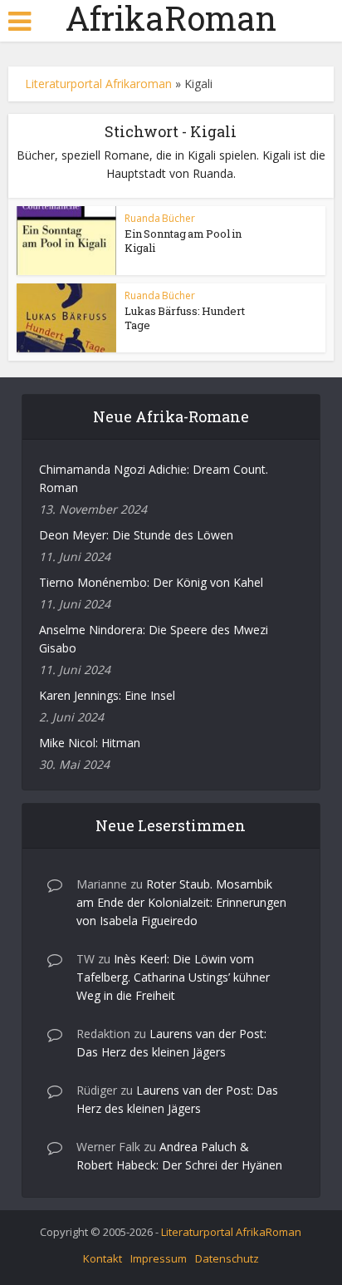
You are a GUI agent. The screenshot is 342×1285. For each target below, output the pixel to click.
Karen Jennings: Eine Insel (107, 695)
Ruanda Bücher (160, 218)
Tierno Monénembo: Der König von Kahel (151, 582)
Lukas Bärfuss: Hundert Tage (185, 317)
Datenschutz (227, 1258)
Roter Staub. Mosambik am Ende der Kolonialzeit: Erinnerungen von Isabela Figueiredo (181, 902)
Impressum (158, 1258)
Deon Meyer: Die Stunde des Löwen (136, 535)
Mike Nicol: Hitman (89, 743)
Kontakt (102, 1258)
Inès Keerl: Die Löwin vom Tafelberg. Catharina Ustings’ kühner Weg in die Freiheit (173, 977)
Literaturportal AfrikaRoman (231, 1231)
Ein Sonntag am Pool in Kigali (183, 240)
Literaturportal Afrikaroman (98, 83)
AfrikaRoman (171, 18)
